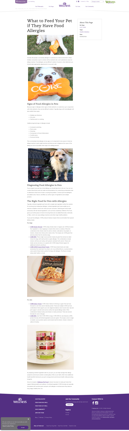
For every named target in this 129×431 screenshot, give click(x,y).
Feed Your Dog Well (41, 402)
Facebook (93, 403)
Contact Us (83, 1)
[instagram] (78, 1)
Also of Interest (39, 426)
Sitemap (41, 417)
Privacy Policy (48, 417)
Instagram (96, 403)
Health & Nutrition (84, 32)
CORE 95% (33, 237)
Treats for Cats (72, 425)
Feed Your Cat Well (41, 406)
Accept (22, 427)
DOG (84, 27)
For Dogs (51, 6)
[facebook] (76, 1)
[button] (28, 419)
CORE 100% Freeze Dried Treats (39, 247)
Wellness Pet (95, 408)
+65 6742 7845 (106, 417)
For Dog (67, 412)
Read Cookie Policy (8, 426)
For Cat (67, 414)
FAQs (87, 1)
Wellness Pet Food (42, 382)
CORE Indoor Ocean (36, 304)
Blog (36, 417)
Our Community (89, 6)
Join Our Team (39, 412)
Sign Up (69, 404)
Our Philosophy (39, 6)
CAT (81, 27)
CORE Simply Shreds (36, 227)
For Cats (78, 6)
